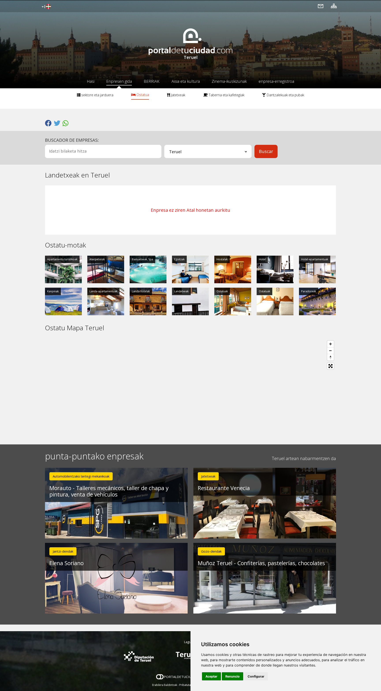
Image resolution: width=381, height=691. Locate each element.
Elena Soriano (66, 563)
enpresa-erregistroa (276, 81)
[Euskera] (46, 7)
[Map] (190, 388)
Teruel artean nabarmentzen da (304, 458)
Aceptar (211, 676)
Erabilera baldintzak (164, 685)
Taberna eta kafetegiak (226, 95)
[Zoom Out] (330, 350)
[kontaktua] (320, 5)
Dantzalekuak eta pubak (285, 95)
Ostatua (142, 94)
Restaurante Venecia (224, 488)
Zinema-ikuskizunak (229, 81)
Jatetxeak (177, 95)
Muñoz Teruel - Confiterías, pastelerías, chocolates (261, 563)
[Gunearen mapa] (334, 5)
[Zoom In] (330, 344)
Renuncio (232, 676)
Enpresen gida (119, 81)
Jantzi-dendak (63, 551)
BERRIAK (151, 81)
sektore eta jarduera (96, 95)
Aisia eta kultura (186, 81)
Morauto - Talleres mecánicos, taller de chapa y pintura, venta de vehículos (109, 491)
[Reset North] (330, 357)
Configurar (256, 676)
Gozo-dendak (211, 551)
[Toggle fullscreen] (330, 366)
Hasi (90, 81)
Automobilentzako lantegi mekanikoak (81, 476)
